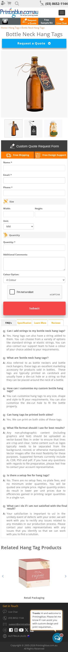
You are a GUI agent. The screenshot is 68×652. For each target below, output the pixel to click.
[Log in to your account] (3, 5)
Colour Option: (11, 274)
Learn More (40, 322)
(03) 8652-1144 (56, 3)
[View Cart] (9, 5)
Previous (3, 575)
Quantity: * (9, 242)
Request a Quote (32, 43)
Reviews (55, 322)
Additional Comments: (15, 254)
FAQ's (8, 322)
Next (65, 575)
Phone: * (8, 187)
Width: (7, 208)
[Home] (34, 13)
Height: (39, 208)
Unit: (6, 221)
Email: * (7, 174)
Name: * (7, 162)
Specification (24, 322)
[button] (29, 22)
